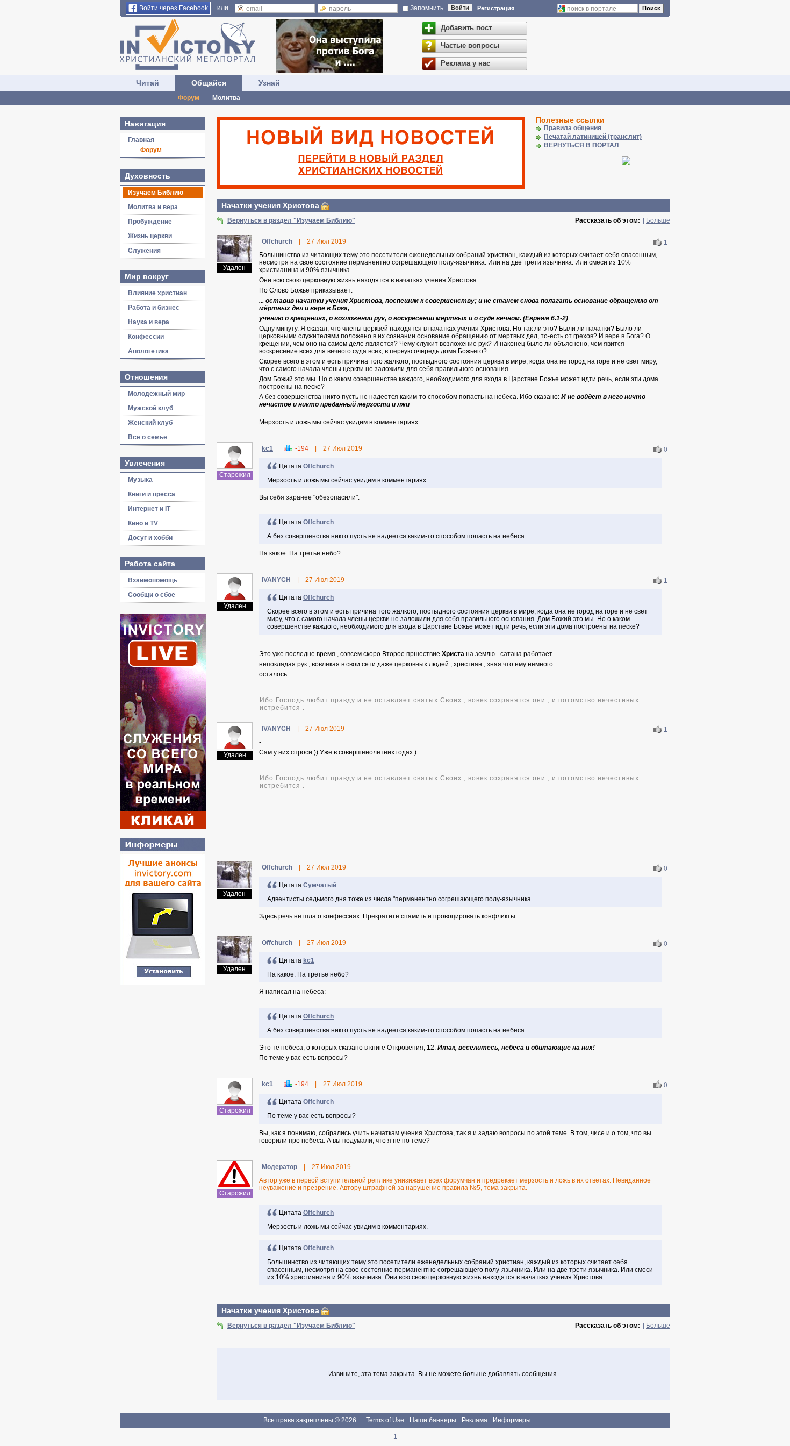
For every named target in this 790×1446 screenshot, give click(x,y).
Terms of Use (385, 1420)
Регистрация (495, 8)
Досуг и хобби (150, 538)
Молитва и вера (153, 207)
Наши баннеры (433, 1420)
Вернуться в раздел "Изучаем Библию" (291, 220)
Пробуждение (150, 221)
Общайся (208, 83)
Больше (658, 220)
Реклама (474, 1420)
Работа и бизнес (153, 307)
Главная (141, 140)
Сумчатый (319, 885)
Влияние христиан (157, 293)
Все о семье (147, 437)
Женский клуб (150, 422)
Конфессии (146, 336)
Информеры (512, 1420)
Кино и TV (143, 523)
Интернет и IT (149, 508)
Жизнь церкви (150, 236)
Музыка (140, 479)
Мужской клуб (150, 408)
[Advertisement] (443, 824)
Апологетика (148, 351)
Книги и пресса (151, 494)
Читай (147, 83)
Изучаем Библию (155, 192)
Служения (144, 250)
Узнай (269, 83)
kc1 (267, 448)
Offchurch (318, 466)
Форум (188, 98)
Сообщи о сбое (151, 595)
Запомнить (426, 8)
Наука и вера (148, 322)
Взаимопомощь (152, 580)
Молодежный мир (156, 393)
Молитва (226, 98)
